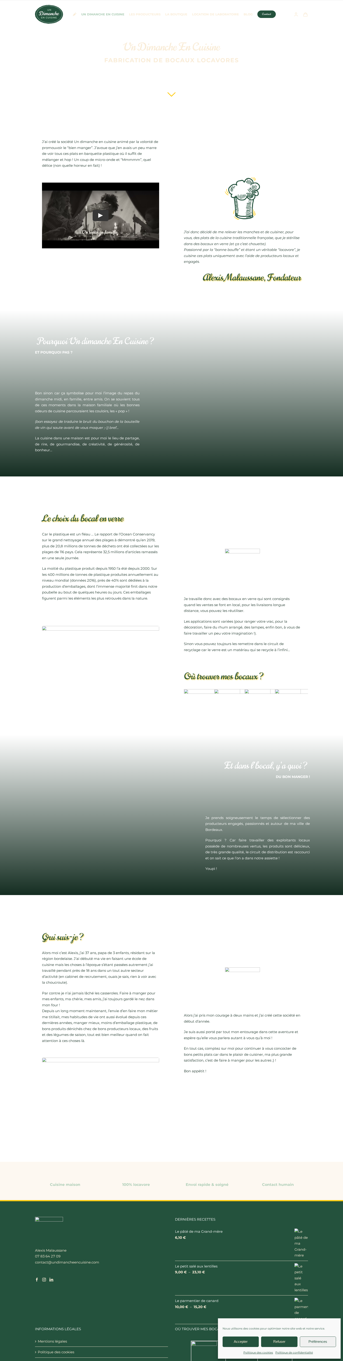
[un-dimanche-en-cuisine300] (49, 6)
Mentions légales (52, 1341)
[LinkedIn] (51, 1279)
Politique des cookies (258, 1352)
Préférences (317, 1342)
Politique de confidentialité (294, 1352)
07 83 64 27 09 (47, 1256)
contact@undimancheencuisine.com (67, 1262)
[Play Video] (100, 215)
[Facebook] (37, 1279)
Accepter (241, 1342)
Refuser (279, 1342)
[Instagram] (44, 1279)
